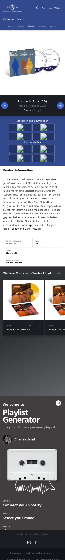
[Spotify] (44, 128)
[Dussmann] (44, 158)
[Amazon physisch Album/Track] (20, 149)
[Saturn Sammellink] (20, 158)
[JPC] (44, 149)
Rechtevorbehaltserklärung (40, 553)
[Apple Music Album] (20, 128)
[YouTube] (44, 137)
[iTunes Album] (20, 137)
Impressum (16, 553)
